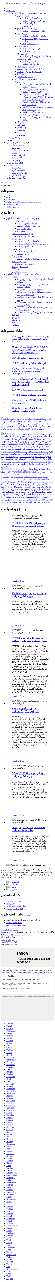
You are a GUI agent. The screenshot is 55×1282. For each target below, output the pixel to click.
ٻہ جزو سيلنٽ (28, 51)
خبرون (9, 140)
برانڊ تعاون (16, 137)
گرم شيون (7, 932)
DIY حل (20, 74)
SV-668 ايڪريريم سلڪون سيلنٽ (29, 394)
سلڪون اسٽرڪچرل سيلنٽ (34, 36)
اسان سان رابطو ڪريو (16, 178)
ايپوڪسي (21, 130)
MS (18, 132)
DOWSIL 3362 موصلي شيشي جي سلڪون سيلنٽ (28, 775)
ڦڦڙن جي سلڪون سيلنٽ (33, 31)
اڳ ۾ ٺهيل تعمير (18, 155)
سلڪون (20, 82)
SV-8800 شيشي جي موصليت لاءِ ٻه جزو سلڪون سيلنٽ (29, 595)
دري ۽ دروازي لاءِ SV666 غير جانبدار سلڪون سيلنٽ (27, 409)
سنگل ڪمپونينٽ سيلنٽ (32, 49)
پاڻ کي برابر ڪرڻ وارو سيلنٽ (30, 69)
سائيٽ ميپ (26, 935)
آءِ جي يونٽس (22, 46)
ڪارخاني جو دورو (19, 173)
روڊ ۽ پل (15, 152)
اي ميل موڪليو (7, 940)
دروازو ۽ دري (23, 16)
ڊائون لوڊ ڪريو (18, 170)
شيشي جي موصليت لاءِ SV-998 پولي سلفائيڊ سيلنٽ (28, 829)
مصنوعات (10, 10)
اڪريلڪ (20, 122)
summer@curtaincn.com (16, 925)
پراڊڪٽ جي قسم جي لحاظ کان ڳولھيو (29, 79)
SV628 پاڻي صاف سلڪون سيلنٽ (29, 363)
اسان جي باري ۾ (14, 165)
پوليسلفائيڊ (22, 127)
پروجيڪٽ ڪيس (19, 175)
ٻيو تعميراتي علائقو (25, 76)
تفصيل (14, 581)
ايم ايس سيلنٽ (29, 61)
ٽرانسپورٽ (16, 147)
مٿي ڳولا (5, 935)
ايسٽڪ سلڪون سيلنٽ (32, 18)
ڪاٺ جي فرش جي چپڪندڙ (29, 71)
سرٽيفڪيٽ (17, 168)
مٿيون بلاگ (15, 935)
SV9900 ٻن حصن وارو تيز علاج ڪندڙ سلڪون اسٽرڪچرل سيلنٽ (29, 639)
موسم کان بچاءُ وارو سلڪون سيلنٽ (33, 244)
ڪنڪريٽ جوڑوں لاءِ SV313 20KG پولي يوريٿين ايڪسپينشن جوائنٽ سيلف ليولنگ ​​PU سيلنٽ (30, 349)
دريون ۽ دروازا (18, 145)
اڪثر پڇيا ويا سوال (14, 163)
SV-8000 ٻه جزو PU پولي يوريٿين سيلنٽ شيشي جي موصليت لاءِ (29, 524)
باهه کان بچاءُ (23, 54)
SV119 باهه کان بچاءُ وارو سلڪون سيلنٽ (35, 312)
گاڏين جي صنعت (24, 59)
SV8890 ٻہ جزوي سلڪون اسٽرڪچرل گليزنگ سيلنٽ (25, 710)
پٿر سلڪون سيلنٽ (30, 43)
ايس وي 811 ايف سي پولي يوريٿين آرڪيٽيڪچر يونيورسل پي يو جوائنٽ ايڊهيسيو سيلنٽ (30, 381)
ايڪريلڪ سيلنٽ (29, 23)
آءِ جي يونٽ (17, 158)
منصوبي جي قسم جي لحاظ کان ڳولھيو (29, 13)
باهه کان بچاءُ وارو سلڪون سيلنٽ (37, 56)
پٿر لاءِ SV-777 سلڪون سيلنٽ (35, 94)
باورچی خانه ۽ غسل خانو (28, 28)
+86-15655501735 (14, 922)
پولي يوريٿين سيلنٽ (31, 64)
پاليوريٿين (21, 125)
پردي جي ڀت (22, 33)
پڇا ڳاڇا (20, 581)
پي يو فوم (26, 26)
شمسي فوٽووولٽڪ (25, 66)
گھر (8, 8)
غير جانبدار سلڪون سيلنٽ (34, 21)
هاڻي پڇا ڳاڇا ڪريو (9, 930)
